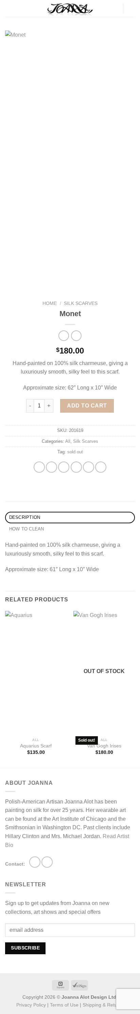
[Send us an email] (47, 862)
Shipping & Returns (103, 1005)
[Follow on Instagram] (34, 862)
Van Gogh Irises (104, 745)
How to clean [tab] (26, 528)
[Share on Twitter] (63, 467)
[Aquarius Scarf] (36, 673)
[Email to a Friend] (76, 467)
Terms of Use (64, 1005)
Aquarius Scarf (36, 745)
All (67, 441)
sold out (75, 451)
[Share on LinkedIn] (100, 467)
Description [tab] (24, 517)
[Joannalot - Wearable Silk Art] (70, 8)
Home (49, 303)
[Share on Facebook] (51, 467)
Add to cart (87, 406)
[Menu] (9, 8)
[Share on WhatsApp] (39, 467)
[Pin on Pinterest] (88, 467)
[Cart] (131, 8)
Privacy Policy (31, 1005)
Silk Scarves (81, 303)
